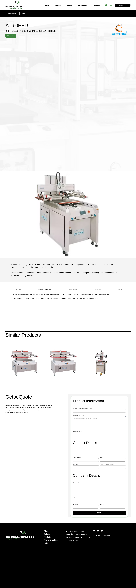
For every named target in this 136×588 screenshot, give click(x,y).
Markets (47, 537)
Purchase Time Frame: (78, 431)
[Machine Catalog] (63, 540)
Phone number (77, 457)
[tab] (17, 290)
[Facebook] (98, 531)
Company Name (77, 482)
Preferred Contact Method (107, 464)
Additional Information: (79, 415)
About (46, 531)
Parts (46, 543)
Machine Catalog (51, 540)
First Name (76, 450)
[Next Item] (127, 363)
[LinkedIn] (102, 531)
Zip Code (75, 504)
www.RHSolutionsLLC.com (78, 537)
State (101, 497)
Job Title (75, 464)
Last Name (103, 450)
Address (75, 489)
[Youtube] (94, 531)
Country (102, 504)
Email (101, 457)
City (74, 497)
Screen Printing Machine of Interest (82, 408)
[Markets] (63, 537)
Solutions (48, 534)
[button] (111, 5)
